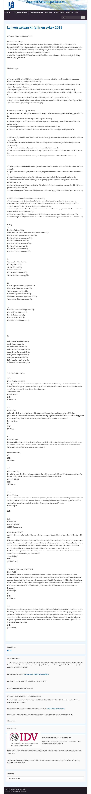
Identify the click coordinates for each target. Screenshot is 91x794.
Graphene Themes (20, 791)
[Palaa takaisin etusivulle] (45, 5)
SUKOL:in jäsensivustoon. (56, 708)
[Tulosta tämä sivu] (82, 31)
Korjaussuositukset (20, 12)
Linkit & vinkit (59, 12)
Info (76, 12)
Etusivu (8, 12)
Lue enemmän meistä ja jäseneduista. (36, 674)
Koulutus (69, 12)
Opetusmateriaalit (36, 12)
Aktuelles (48, 12)
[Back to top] (86, 789)
